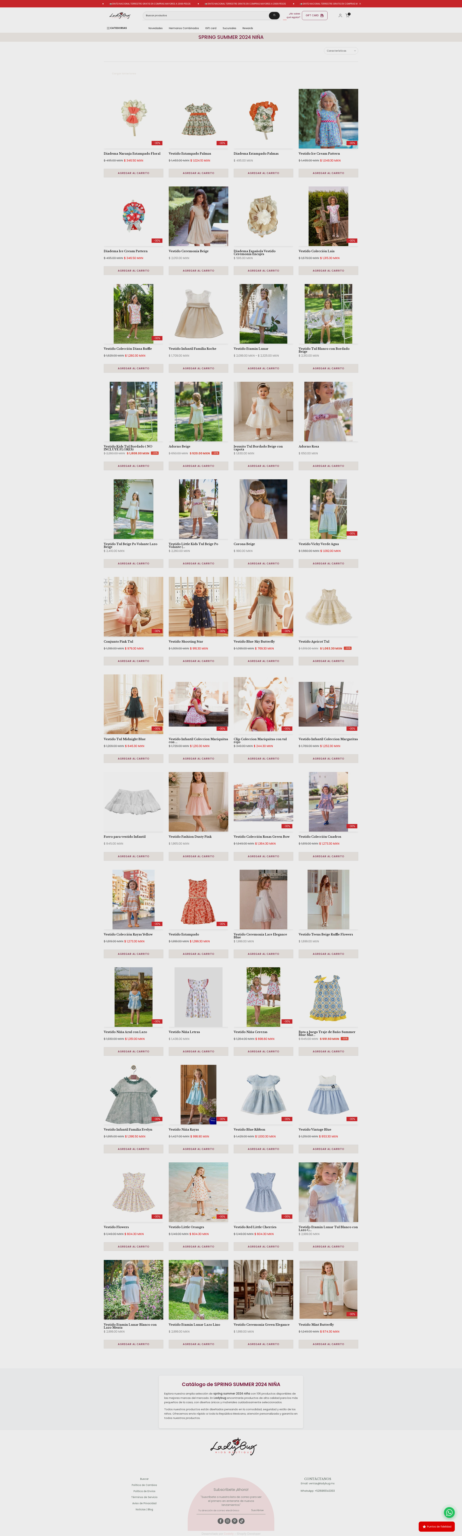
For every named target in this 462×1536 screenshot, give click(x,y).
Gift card (210, 28)
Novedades (156, 28)
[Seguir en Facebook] (220, 1521)
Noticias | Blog (144, 1509)
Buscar (144, 1479)
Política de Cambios (144, 1485)
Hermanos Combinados (184, 28)
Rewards (248, 28)
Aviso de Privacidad (144, 1503)
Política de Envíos (144, 1491)
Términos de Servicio (144, 1497)
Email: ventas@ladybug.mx (318, 1483)
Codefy (229, 1533)
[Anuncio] (194, 4)
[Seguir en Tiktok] (242, 1521)
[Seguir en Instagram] (228, 1521)
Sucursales (229, 28)
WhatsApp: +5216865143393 (317, 1491)
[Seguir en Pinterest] (235, 1521)
